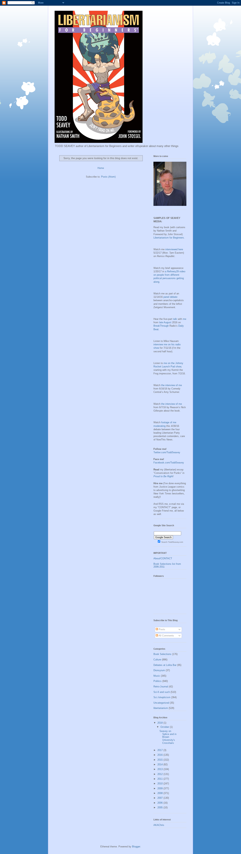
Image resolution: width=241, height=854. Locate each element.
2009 (160, 788)
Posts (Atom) (108, 176)
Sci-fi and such (161, 692)
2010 (160, 783)
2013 (160, 769)
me (184, 319)
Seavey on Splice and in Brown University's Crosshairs (167, 737)
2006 (160, 802)
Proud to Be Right (163, 476)
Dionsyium (159, 670)
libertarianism (160, 708)
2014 (160, 764)
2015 (160, 759)
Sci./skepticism (161, 697)
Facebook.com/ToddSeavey (168, 462)
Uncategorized (161, 702)
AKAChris (158, 825)
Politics (157, 681)
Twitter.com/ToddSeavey (166, 452)
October (165, 727)
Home (101, 168)
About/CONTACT (162, 558)
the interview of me (171, 385)
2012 (160, 774)
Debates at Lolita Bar (164, 665)
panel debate (170, 296)
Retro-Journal (160, 686)
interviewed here (174, 249)
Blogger (136, 846)
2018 (160, 722)
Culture (157, 659)
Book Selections (162, 654)
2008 (160, 793)
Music (156, 675)
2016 (160, 754)
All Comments (166, 635)
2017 (160, 750)
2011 (160, 778)
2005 (160, 807)
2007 (160, 797)
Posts (161, 629)
